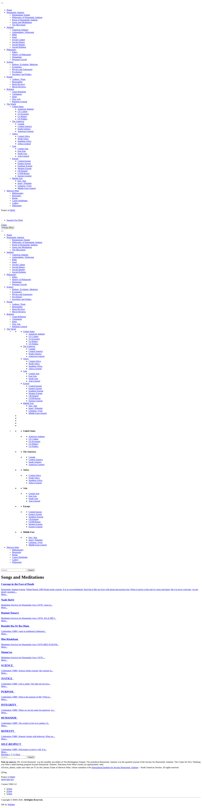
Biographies (17, 307)
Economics (17, 292)
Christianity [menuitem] (17, 94)
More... (4, 594)
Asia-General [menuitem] (23, 156)
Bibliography (17, 550)
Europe (26, 383)
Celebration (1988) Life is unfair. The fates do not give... (26, 684)
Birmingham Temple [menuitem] (21, 15)
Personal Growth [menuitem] (19, 59)
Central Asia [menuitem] (23, 148)
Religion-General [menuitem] (19, 101)
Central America (36, 351)
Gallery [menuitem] (15, 203)
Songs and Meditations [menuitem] (22, 22)
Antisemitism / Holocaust (23, 257)
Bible (14, 260)
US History (33, 444)
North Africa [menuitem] (23, 139)
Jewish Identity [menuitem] (18, 44)
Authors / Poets (18, 304)
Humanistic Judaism (15, 237)
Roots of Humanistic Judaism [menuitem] (25, 20)
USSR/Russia (35, 398)
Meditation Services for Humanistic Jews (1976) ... (23, 657)
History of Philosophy (21, 279)
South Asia (33, 378)
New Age (16, 324)
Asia (25, 371)
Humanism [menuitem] (17, 57)
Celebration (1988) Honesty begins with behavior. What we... (28, 736)
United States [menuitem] (18, 106)
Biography (16, 552)
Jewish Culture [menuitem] (18, 40)
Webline (11, 804)
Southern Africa (35, 366)
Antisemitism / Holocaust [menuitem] (23, 32)
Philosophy (11, 274)
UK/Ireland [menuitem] (22, 171)
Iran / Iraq (33, 406)
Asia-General (34, 381)
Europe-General (35, 401)
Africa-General (35, 368)
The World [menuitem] (11, 104)
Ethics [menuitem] (14, 52)
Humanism (17, 282)
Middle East (28, 403)
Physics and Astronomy (22, 294)
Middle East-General (38, 413)
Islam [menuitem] (14, 96)
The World (11, 329)
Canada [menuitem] (21, 124)
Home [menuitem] (9, 10)
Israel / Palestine (36, 408)
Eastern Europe (35, 388)
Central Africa (35, 361)
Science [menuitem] (10, 62)
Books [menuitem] (15, 198)
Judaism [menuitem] (10, 27)
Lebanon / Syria (35, 411)
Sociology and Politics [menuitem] (21, 74)
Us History (33, 341)
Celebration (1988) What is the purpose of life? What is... (26, 697)
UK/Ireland (33, 396)
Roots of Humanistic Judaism (25, 245)
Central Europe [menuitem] (24, 161)
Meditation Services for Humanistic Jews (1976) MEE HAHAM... (30, 644)
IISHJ (12, 777)
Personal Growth (19, 284)
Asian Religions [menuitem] (19, 92)
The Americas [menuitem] (18, 121)
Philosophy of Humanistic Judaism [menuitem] (27, 17)
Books (15, 555)
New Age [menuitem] (16, 99)
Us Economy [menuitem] (23, 114)
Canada (32, 349)
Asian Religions (19, 316)
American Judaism (20, 255)
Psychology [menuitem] (17, 72)
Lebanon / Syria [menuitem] (24, 186)
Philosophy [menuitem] (11, 49)
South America (35, 354)
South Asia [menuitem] (22, 153)
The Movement (18, 250)
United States (29, 331)
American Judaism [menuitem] (20, 30)
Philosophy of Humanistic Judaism (27, 242)
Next (18, 754)
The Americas (29, 346)
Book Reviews (18, 309)
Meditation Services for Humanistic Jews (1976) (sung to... (27, 605)
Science (10, 287)
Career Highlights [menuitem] (19, 200)
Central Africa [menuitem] (24, 136)
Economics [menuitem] (17, 67)
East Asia (33, 376)
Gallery (15, 560)
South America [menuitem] (24, 129)
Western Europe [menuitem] (24, 168)
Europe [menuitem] (15, 158)
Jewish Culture (18, 264)
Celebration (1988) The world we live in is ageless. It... (25, 723)
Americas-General (36, 356)
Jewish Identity (18, 269)
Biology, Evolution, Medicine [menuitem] (25, 64)
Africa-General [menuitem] (24, 144)
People (10, 302)
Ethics (14, 277)
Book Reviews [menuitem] (18, 84)
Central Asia (34, 373)
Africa (26, 359)
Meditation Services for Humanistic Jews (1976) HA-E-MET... (28, 618)
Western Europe (35, 393)
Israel (14, 262)
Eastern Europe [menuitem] (24, 163)
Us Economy (34, 339)
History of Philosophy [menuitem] (21, 54)
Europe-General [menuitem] (24, 176)
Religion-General (19, 326)
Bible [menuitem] (14, 35)
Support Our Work (15, 220)
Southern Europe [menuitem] (25, 166)
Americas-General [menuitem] (25, 131)
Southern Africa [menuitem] (24, 141)
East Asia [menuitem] (22, 151)
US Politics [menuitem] (22, 119)
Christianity (17, 319)
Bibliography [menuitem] (17, 193)
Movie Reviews (19, 312)
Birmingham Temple (21, 240)
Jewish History (18, 267)
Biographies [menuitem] (17, 82)
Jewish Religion (19, 272)
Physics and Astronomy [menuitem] (22, 69)
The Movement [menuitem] (18, 25)
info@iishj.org (7, 779)
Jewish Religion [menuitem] (19, 47)
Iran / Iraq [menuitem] (22, 181)
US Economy (34, 441)
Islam (14, 321)
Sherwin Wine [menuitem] (13, 191)
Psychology (17, 297)
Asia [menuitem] (14, 146)
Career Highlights (19, 557)
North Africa (34, 364)
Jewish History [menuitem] (18, 42)
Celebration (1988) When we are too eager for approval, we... (28, 710)
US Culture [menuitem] (22, 111)
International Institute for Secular (115, 767)
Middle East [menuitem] (17, 178)
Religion (10, 314)
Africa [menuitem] (15, 134)
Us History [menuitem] (22, 116)
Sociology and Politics (21, 299)
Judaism (10, 252)
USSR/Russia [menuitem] (24, 173)
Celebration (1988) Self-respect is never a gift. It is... (24, 749)
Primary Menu (7, 228)
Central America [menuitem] (25, 126)
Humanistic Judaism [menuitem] (15, 12)
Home (9, 235)
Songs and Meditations (22, 247)
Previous (5, 754)
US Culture (33, 336)
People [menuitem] (10, 77)
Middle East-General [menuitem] (27, 188)
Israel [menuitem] (14, 37)
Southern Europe (36, 391)
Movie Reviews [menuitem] (19, 87)
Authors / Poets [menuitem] (18, 79)
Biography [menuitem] (16, 196)
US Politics (33, 344)
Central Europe (35, 386)
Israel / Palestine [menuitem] (25, 183)
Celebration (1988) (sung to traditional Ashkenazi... (23, 631)
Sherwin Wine (13, 547)
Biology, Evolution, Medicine (25, 289)
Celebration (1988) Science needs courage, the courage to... (27, 670)
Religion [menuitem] (10, 89)
